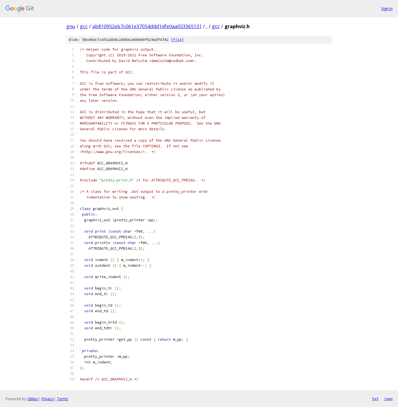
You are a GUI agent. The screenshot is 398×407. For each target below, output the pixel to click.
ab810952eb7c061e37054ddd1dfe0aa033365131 (147, 26)
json (388, 398)
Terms (62, 398)
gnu (70, 26)
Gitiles (32, 398)
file (177, 39)
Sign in (387, 8)
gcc (84, 26)
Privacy (47, 398)
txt (375, 398)
